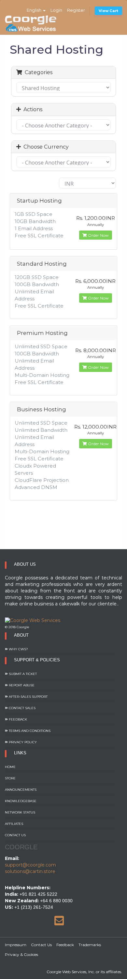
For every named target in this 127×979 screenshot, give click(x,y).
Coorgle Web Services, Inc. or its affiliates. (84, 971)
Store (10, 778)
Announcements (20, 789)
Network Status (20, 812)
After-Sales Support (28, 697)
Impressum (15, 944)
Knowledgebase (20, 801)
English (34, 10)
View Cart (108, 10)
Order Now (98, 235)
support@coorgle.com (30, 865)
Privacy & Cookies (21, 954)
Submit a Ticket (22, 674)
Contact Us (15, 835)
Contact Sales (21, 708)
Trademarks (89, 944)
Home (10, 767)
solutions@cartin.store (30, 871)
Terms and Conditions (29, 731)
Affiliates (14, 824)
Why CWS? (18, 649)
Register (76, 10)
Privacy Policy (22, 742)
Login (56, 10)
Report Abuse (21, 685)
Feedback (17, 719)
